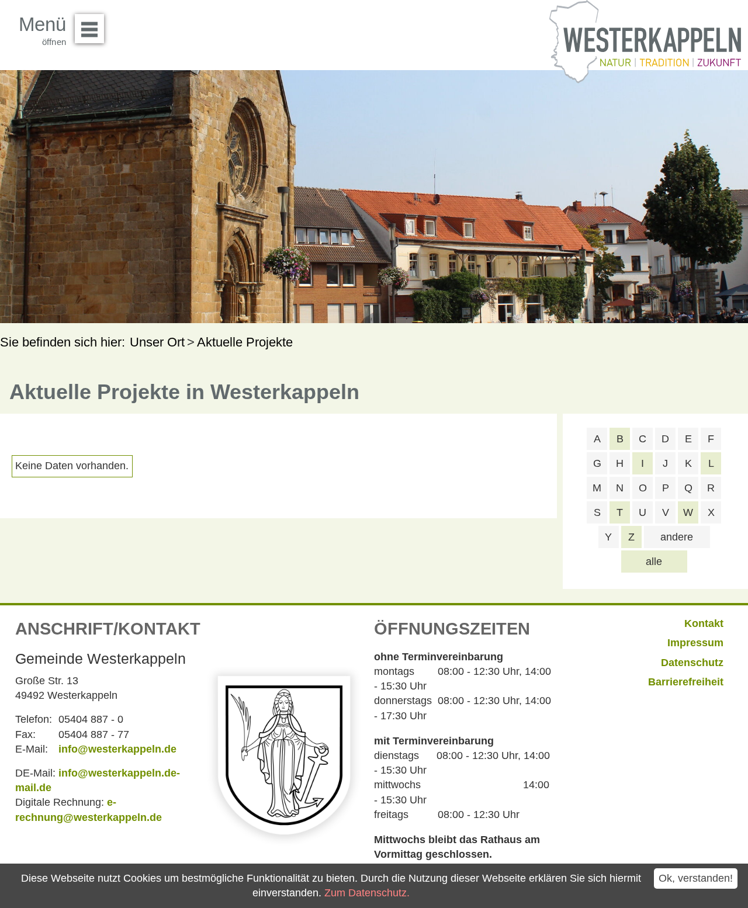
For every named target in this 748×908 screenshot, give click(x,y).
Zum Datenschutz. (367, 893)
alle (654, 561)
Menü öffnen (89, 28)
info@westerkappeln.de (117, 749)
